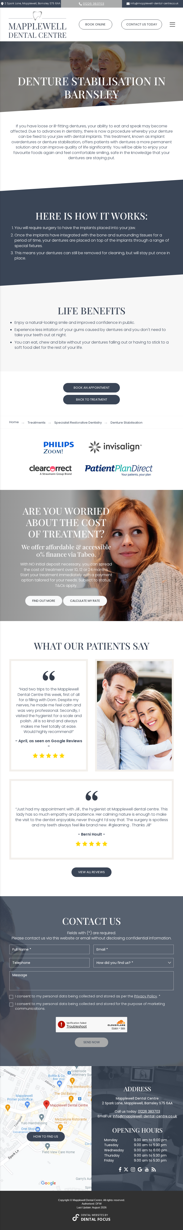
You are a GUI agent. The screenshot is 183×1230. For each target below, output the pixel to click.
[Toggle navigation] (172, 24)
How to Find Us (45, 1136)
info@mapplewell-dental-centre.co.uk (154, 3)
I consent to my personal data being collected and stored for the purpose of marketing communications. (90, 1006)
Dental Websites (92, 1215)
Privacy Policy (145, 996)
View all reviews (91, 872)
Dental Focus (96, 1219)
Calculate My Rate (85, 600)
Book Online (95, 24)
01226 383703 (93, 4)
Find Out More (43, 600)
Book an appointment (92, 387)
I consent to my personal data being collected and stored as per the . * (87, 996)
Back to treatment (91, 399)
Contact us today (141, 24)
